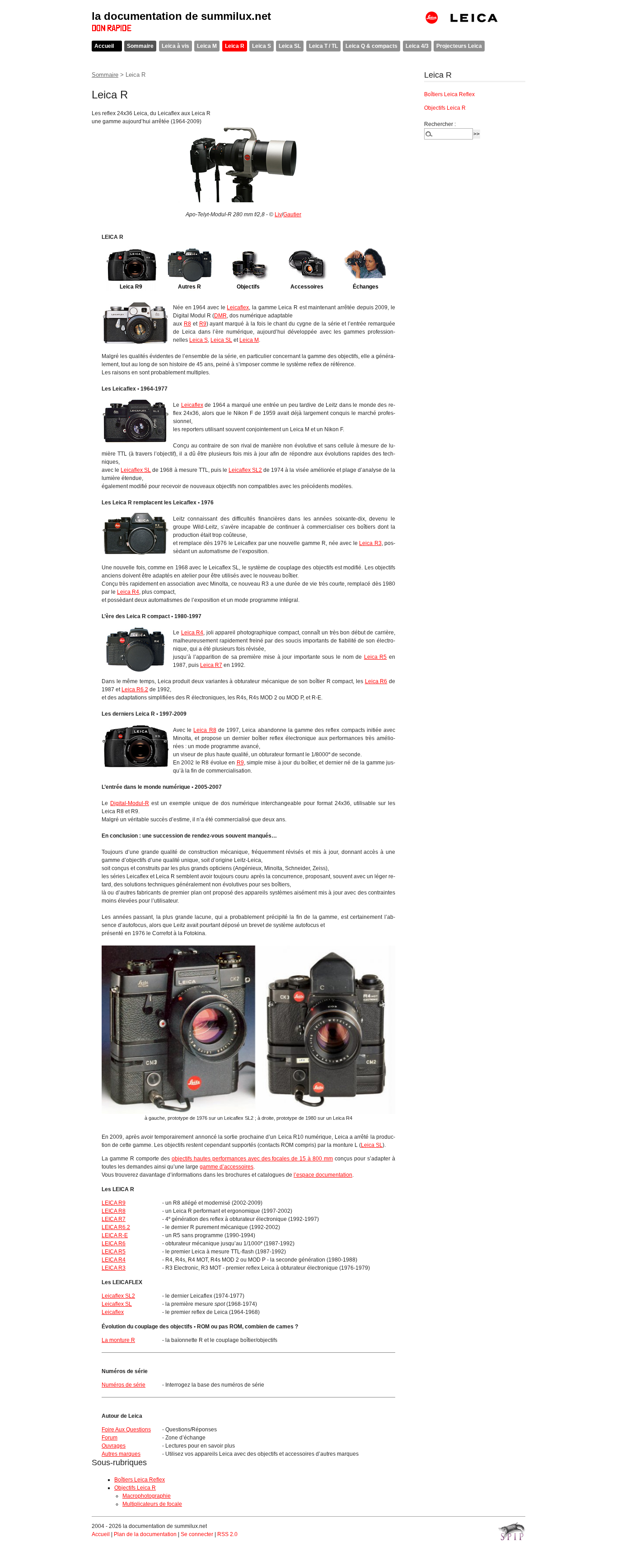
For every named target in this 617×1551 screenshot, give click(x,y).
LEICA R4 (114, 1260)
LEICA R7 (114, 1219)
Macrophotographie (146, 1496)
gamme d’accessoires (226, 1167)
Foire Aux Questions (126, 1429)
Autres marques (121, 1454)
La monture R (118, 1340)
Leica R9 (131, 287)
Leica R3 (370, 543)
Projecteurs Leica (459, 46)
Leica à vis (175, 46)
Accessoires (306, 287)
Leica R (234, 46)
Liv (278, 214)
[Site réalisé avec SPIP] (511, 1531)
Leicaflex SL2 (245, 470)
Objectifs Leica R (135, 1488)
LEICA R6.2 (116, 1227)
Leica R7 (211, 665)
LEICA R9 (114, 1203)
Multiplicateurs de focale (152, 1504)
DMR (220, 315)
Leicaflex (238, 307)
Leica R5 (375, 657)
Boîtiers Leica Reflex (139, 1479)
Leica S (261, 46)
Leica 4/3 (417, 46)
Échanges (366, 287)
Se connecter (197, 1534)
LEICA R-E (115, 1235)
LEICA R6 (114, 1243)
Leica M (207, 46)
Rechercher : (440, 124)
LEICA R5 (114, 1251)
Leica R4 (128, 592)
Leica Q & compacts (371, 46)
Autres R (189, 287)
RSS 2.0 (227, 1534)
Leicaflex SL (136, 470)
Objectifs (248, 287)
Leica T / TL (323, 46)
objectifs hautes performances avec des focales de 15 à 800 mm (252, 1158)
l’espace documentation (323, 1175)
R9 (202, 324)
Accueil (104, 46)
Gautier (292, 214)
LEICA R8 (114, 1211)
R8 (187, 324)
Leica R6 (376, 681)
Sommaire (140, 46)
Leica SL (290, 46)
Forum (109, 1438)
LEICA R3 (114, 1268)
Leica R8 (204, 730)
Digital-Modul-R (129, 803)
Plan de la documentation (145, 1534)
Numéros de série (123, 1385)
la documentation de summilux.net (181, 16)
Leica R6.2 (135, 689)
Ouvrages (114, 1446)
